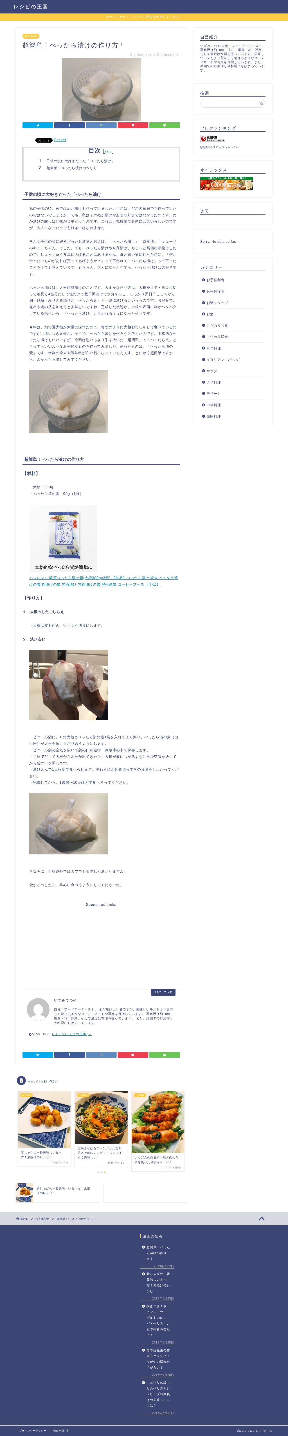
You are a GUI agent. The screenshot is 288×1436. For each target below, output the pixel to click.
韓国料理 (214, 416)
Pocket (60, 140)
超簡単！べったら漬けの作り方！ (158, 1253)
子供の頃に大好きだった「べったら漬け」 (81, 161)
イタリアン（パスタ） (225, 360)
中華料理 (214, 405)
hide (108, 151)
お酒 (210, 314)
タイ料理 (214, 382)
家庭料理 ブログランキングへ (219, 147)
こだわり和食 (217, 325)
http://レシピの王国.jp (72, 1034)
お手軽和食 (31, 36)
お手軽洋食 (216, 291)
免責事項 (58, 1430)
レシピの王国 (31, 6)
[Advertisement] (100, 938)
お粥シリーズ (217, 303)
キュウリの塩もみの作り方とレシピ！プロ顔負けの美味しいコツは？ (158, 1394)
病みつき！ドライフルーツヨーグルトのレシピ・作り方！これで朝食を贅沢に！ (158, 1321)
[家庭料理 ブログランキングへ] (233, 138)
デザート (214, 393)
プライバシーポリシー (32, 1430)
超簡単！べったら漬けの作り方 (72, 168)
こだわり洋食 (217, 337)
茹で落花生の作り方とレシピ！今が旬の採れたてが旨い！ (158, 1359)
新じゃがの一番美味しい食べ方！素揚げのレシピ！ (158, 1282)
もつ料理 (214, 348)
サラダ (212, 371)
